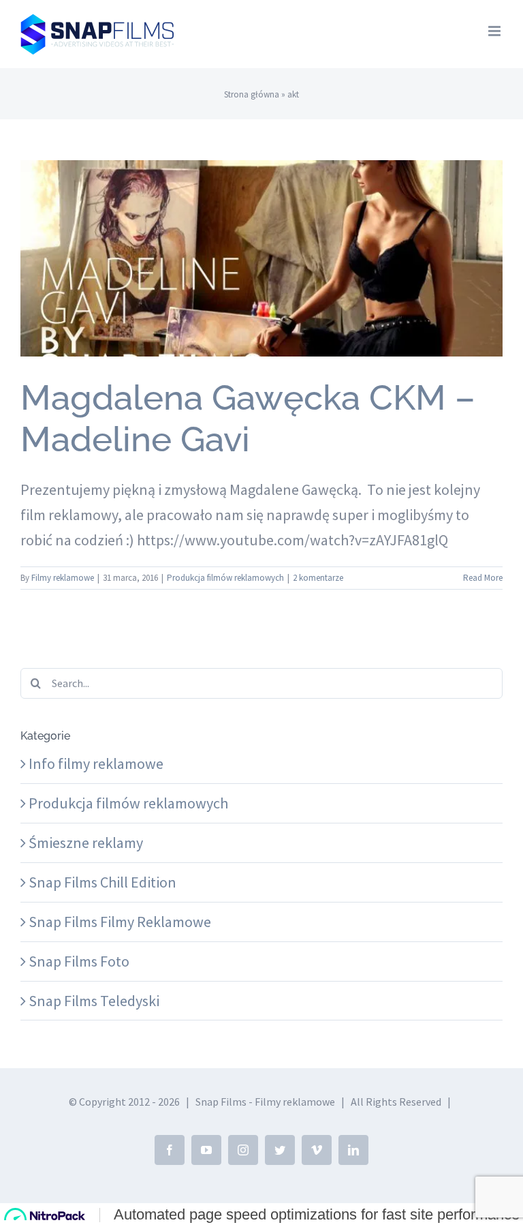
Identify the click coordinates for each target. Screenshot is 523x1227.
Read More (483, 578)
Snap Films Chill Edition (102, 882)
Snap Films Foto (79, 961)
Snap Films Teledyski (94, 1000)
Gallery (261, 234)
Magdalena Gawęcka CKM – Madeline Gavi (247, 418)
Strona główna (251, 94)
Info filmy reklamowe (96, 763)
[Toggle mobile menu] (495, 31)
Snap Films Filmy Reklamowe (120, 921)
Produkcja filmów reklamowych (261, 287)
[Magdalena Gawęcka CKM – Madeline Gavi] (261, 258)
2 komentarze (318, 578)
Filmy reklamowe (62, 578)
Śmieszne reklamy (86, 842)
